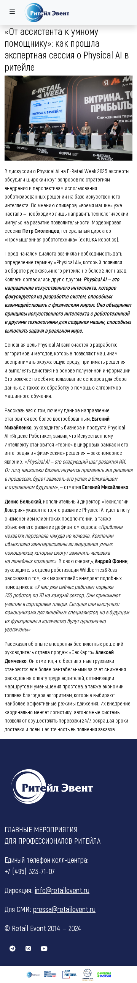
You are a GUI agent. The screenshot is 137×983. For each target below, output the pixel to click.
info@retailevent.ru (62, 890)
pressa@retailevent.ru (64, 909)
